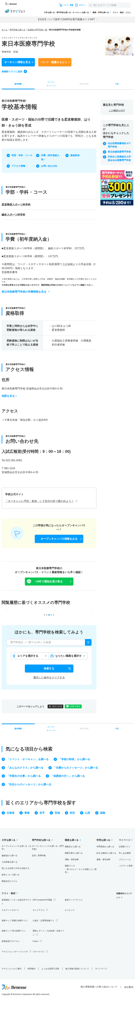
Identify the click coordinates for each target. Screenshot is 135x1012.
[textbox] (49, 642)
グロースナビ (38, 951)
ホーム (5, 30)
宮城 (57, 812)
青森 (27, 812)
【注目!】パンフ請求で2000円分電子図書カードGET (66, 19)
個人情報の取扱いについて (77, 969)
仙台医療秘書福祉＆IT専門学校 (119, 145)
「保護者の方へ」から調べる (68, 776)
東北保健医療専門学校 (119, 151)
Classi (35, 941)
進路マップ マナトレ (74, 900)
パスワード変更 (126, 866)
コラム (128, 12)
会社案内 (128, 987)
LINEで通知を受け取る (49, 581)
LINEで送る (75, 706)
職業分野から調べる (74, 853)
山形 (87, 812)
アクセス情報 (18, 166)
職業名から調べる (73, 846)
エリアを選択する (27, 655)
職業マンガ (80, 869)
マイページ (124, 840)
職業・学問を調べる (101, 12)
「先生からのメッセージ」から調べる (29, 784)
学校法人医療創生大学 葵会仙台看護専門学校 (119, 158)
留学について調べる (10, 875)
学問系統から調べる (105, 846)
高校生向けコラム (9, 881)
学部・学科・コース (22, 155)
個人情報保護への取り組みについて (99, 986)
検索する (49, 668)
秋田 (72, 812)
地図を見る (8, 395)
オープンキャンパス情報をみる (59, 538)
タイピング (70, 910)
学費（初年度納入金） (50, 157)
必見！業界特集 (39, 855)
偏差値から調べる (9, 855)
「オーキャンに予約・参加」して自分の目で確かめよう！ (39, 501)
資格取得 (75, 155)
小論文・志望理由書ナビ (43, 920)
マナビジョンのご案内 (11, 969)
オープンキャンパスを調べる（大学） (16, 847)
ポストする (57, 706)
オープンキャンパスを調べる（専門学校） (48, 847)
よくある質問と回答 (50, 969)
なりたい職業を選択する (68, 656)
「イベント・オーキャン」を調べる (28, 759)
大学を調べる (49, 12)
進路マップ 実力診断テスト (14, 931)
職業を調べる (72, 840)
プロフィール (125, 859)
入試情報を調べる (9, 862)
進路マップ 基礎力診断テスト (15, 920)
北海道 (10, 812)
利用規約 (31, 969)
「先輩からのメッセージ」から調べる (75, 767)
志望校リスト (125, 846)
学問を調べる (103, 840)
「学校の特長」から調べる (74, 759)
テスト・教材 (118, 12)
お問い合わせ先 (49, 166)
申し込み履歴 (125, 853)
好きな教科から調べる (106, 853)
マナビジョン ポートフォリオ (15, 951)
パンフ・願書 (54, 62)
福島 (102, 812)
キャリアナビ (38, 910)
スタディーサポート (10, 910)
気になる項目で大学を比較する (15, 868)
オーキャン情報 (17, 62)
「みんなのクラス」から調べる (25, 767)
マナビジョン (15, 11)
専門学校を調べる (63, 12)
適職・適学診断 (72, 859)
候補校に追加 (12, 71)
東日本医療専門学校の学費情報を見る (24, 291)
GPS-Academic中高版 (42, 900)
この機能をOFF (117, 110)
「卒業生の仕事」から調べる (24, 776)
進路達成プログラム (10, 941)
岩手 (42, 812)
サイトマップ (101, 969)
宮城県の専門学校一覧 (37, 30)
